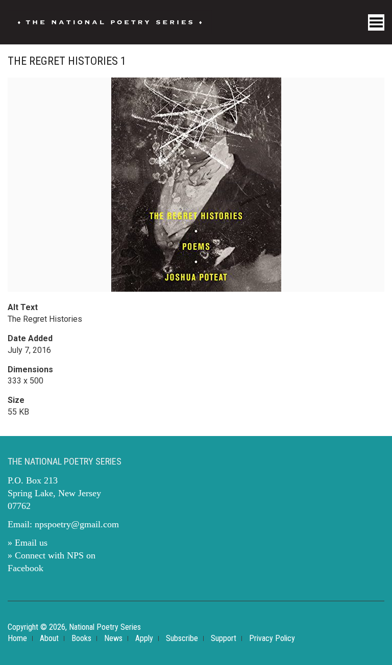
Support (223, 638)
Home (17, 638)
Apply (144, 638)
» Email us (27, 543)
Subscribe (182, 638)
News (113, 638)
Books (81, 638)
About (49, 638)
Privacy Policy (272, 638)
